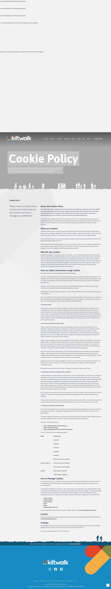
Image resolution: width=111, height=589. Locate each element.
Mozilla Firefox (48, 501)
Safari (45, 503)
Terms (75, 580)
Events (46, 138)
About (88, 138)
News (78, 138)
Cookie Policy (69, 580)
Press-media (56, 580)
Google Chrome (48, 498)
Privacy (62, 580)
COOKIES (2, 131)
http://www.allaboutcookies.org (87, 510)
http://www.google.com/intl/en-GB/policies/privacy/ (58, 429)
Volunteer (66, 138)
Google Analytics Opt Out (51, 507)
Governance (49, 580)
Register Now (98, 138)
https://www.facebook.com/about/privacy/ (55, 425)
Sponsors (59, 138)
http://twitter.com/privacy (51, 427)
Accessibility (42, 580)
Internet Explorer (48, 500)
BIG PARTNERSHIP (80, 586)
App (84, 138)
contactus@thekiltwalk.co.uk (49, 519)
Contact (36, 580)
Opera (45, 505)
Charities (52, 138)
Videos (73, 138)
